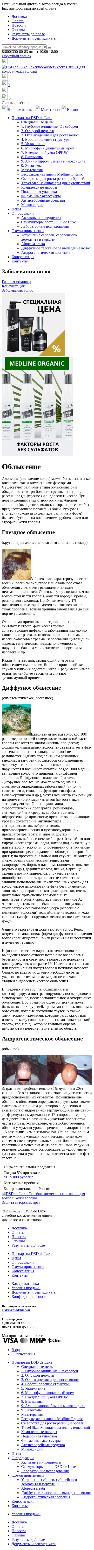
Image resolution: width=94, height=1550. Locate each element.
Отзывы (18, 30)
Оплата (18, 21)
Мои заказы (50, 109)
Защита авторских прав (21, 1202)
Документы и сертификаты (34, 38)
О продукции (23, 1262)
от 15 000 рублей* (18, 1177)
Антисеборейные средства (43, 200)
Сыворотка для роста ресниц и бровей (52, 179)
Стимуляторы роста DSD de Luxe (48, 222)
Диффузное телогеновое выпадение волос (56, 248)
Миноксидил (32, 205)
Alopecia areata (33, 244)
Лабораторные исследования (45, 226)
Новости (19, 25)
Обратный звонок (16, 56)
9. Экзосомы (31, 165)
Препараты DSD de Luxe (32, 1254)
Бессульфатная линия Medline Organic (52, 174)
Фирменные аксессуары (41, 196)
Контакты (20, 261)
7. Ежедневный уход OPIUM (44, 152)
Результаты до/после (28, 34)
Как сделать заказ (26, 1283)
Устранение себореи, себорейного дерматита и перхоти (49, 237)
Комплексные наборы (39, 187)
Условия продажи (26, 1288)
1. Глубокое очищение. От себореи (49, 126)
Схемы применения (28, 1267)
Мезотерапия (32, 170)
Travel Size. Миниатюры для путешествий (55, 183)
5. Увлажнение (33, 144)
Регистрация (24, 1354)
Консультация (23, 257)
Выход (72, 109)
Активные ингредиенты (41, 218)
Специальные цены (37, 122)
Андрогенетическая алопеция (45, 252)
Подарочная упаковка (39, 192)
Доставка (19, 16)
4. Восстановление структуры (45, 139)
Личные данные (21, 109)
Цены (16, 209)
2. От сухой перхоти (37, 131)
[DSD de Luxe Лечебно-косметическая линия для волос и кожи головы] (47, 71)
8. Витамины (32, 157)
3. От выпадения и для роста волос (50, 135)
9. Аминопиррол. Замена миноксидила (53, 161)
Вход (16, 1350)
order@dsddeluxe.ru (16, 1310)
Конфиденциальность (29, 1297)
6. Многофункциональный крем (47, 148)
